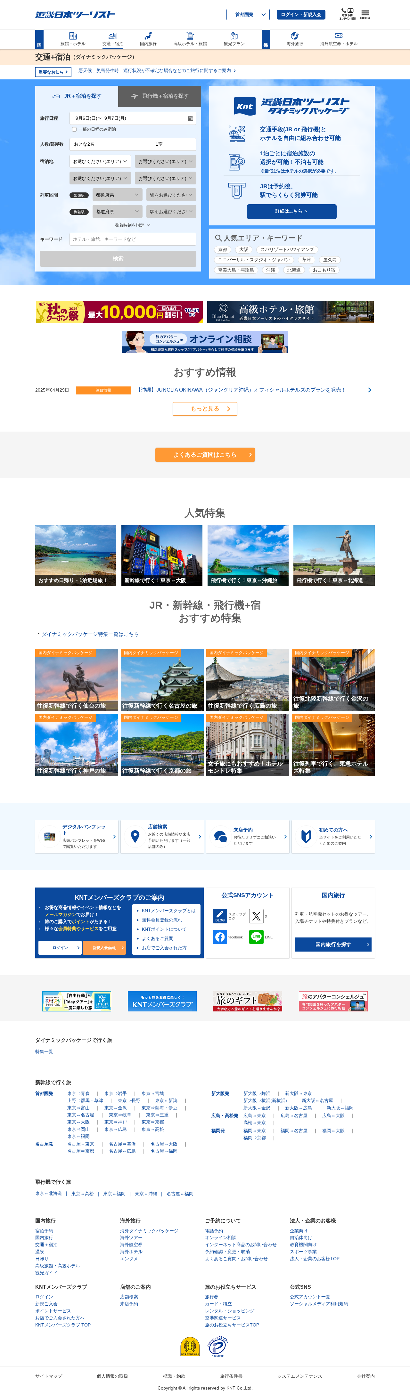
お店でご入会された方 (164, 947)
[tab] (76, 96)
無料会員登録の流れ (162, 919)
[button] (301, 15)
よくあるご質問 (157, 938)
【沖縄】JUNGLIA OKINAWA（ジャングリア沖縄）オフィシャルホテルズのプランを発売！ (241, 390)
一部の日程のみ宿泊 (97, 129)
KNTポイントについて (164, 929)
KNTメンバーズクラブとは (169, 910)
